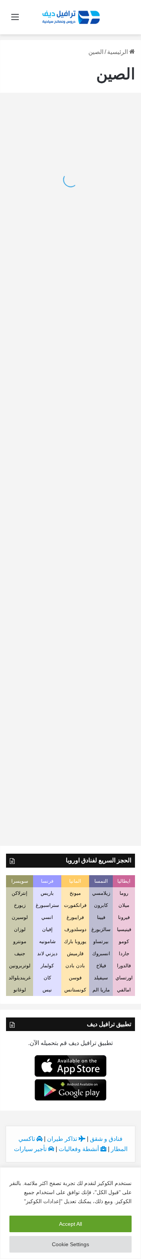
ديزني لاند (47, 953)
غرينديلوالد (20, 977)
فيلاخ (101, 965)
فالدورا (124, 965)
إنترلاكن (19, 893)
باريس (47, 893)
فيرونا (124, 917)
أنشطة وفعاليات (79, 1149)
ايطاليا (123, 881)
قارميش (75, 953)
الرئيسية (118, 52)
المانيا (75, 881)
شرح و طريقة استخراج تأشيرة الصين (81, 385)
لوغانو (20, 990)
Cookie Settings (70, 1244)
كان (47, 977)
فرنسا (47, 881)
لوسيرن (20, 917)
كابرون (101, 905)
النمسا (101, 881)
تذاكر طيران (63, 1139)
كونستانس (75, 990)
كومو (124, 941)
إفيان (47, 929)
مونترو (19, 941)
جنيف (19, 953)
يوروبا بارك (75, 941)
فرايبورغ (75, 917)
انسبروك (101, 953)
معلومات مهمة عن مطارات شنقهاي (82, 691)
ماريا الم (101, 990)
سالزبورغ (101, 929)
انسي (47, 917)
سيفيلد (101, 977)
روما (124, 893)
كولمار (47, 965)
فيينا (101, 917)
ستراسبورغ (47, 905)
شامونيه (47, 941)
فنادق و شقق (106, 1139)
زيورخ (20, 905)
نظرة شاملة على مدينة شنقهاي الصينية (79, 815)
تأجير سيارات (31, 1149)
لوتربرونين (19, 965)
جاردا (124, 953)
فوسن (75, 977)
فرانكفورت (75, 905)
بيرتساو (101, 941)
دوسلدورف (75, 929)
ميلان (123, 905)
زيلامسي (101, 893)
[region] (70, 1213)
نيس (47, 990)
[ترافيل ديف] (70, 16)
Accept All (70, 1224)
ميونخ (75, 893)
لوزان (20, 929)
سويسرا (19, 881)
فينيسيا (124, 929)
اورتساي (124, 977)
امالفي (124, 990)
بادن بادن (75, 965)
